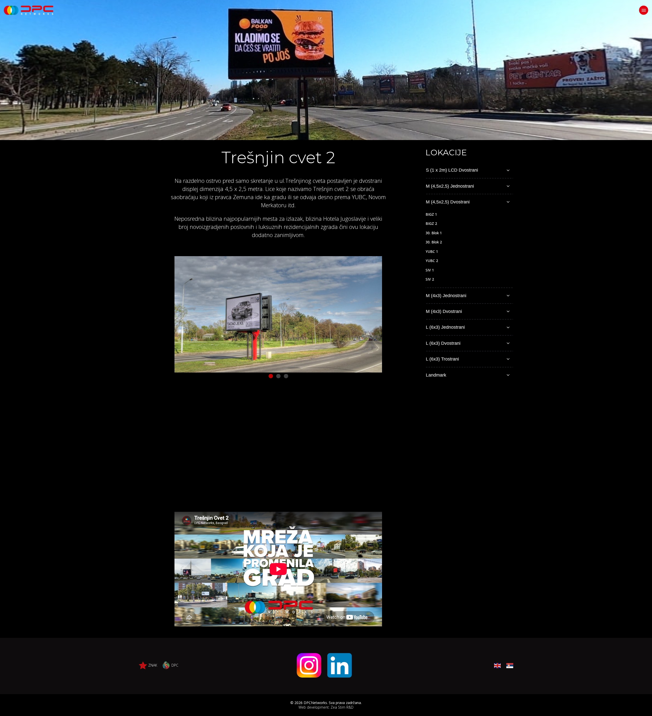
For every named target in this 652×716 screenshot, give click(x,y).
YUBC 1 (432, 251)
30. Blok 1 (434, 232)
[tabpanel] (278, 314)
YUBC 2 (432, 260)
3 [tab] (286, 376)
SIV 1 (430, 270)
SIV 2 (430, 279)
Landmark (436, 375)
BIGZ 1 (431, 214)
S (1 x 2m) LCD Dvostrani (452, 170)
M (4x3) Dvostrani (444, 311)
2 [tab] (278, 376)
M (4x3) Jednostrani (446, 295)
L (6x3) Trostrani (442, 359)
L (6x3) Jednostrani (445, 327)
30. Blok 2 (434, 242)
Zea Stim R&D (342, 707)
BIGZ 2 (431, 223)
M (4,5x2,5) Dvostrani (448, 201)
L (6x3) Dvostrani (443, 343)
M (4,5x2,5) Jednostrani (450, 186)
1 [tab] (270, 376)
